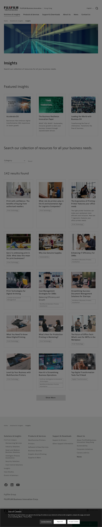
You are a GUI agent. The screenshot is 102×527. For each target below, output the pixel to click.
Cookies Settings (46, 521)
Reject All (60, 521)
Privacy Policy (28, 517)
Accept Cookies (73, 521)
